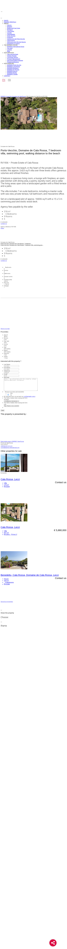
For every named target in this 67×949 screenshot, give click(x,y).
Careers (9, 49)
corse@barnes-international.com (10, 447)
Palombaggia (11, 34)
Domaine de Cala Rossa (19, 96)
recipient (6, 399)
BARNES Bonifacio (13, 68)
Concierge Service (12, 57)
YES (11, 393)
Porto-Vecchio (11, 36)
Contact (7, 76)
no (11, 395)
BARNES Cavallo (12, 74)
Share (2, 228)
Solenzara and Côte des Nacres (16, 42)
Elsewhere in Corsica (13, 43)
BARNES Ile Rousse (13, 69)
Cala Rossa (10, 31)
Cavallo (9, 32)
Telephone (7, 371)
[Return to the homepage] (9, 6)
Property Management (13, 59)
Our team (10, 48)
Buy (11, 96)
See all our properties (7, 601)
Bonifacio (10, 29)
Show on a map (5, 328)
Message (6, 377)
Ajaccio (9, 25)
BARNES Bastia (12, 72)
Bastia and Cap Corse (13, 28)
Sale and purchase (12, 54)
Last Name (7, 364)
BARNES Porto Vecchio (14, 65)
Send (2, 410)
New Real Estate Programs (15, 60)
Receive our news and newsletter (14, 392)
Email (6, 374)
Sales (6, 20)
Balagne (9, 26)
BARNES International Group (15, 46)
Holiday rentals (10, 22)
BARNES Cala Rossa (13, 66)
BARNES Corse (5, 96)
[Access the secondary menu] (1, 11)
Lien (5, 404)
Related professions (13, 62)
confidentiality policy (29, 396)
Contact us (4, 223)
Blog (8, 51)
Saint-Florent (11, 40)
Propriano (10, 37)
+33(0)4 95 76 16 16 (6, 446)
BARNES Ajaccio (12, 71)
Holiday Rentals (12, 56)
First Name (7, 367)
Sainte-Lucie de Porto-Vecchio (16, 39)
